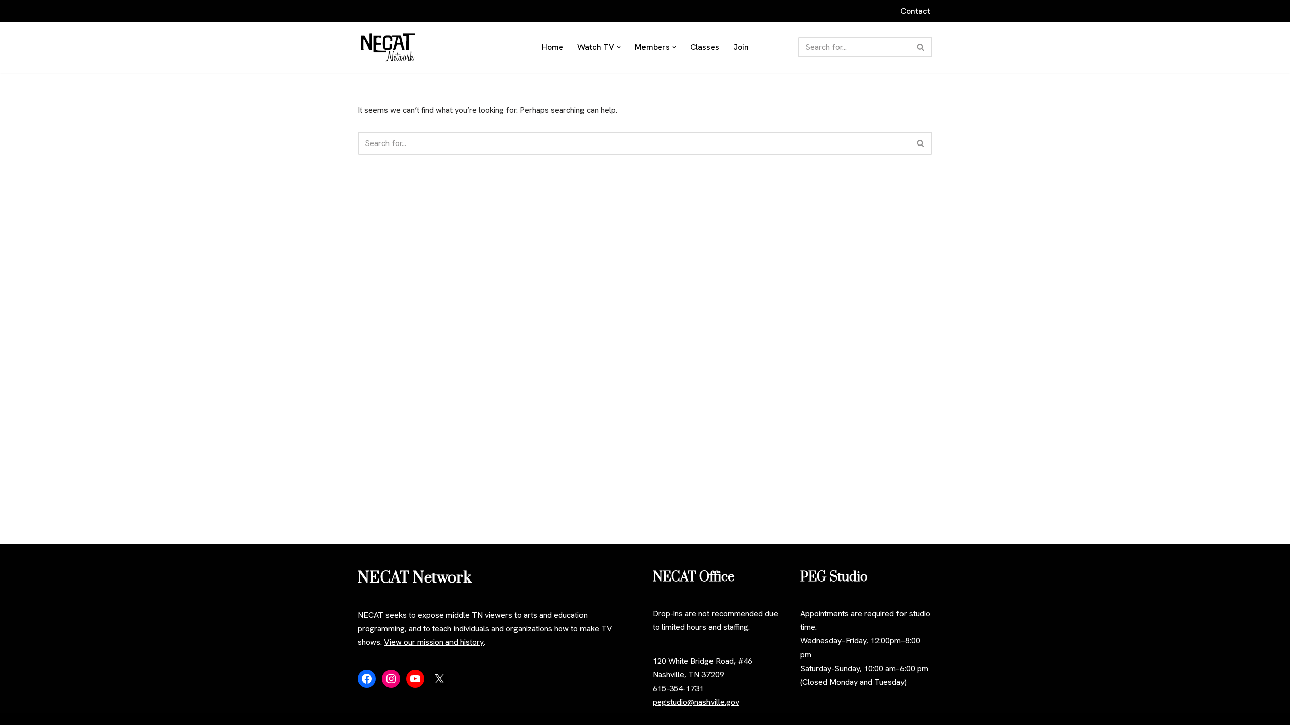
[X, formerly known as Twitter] (439, 679)
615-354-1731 (678, 688)
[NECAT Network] (388, 47)
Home (552, 47)
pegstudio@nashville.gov (696, 702)
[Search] (921, 47)
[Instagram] (391, 679)
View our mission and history (434, 642)
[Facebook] (367, 679)
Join (741, 47)
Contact (915, 11)
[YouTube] (415, 679)
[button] (619, 47)
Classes (704, 47)
